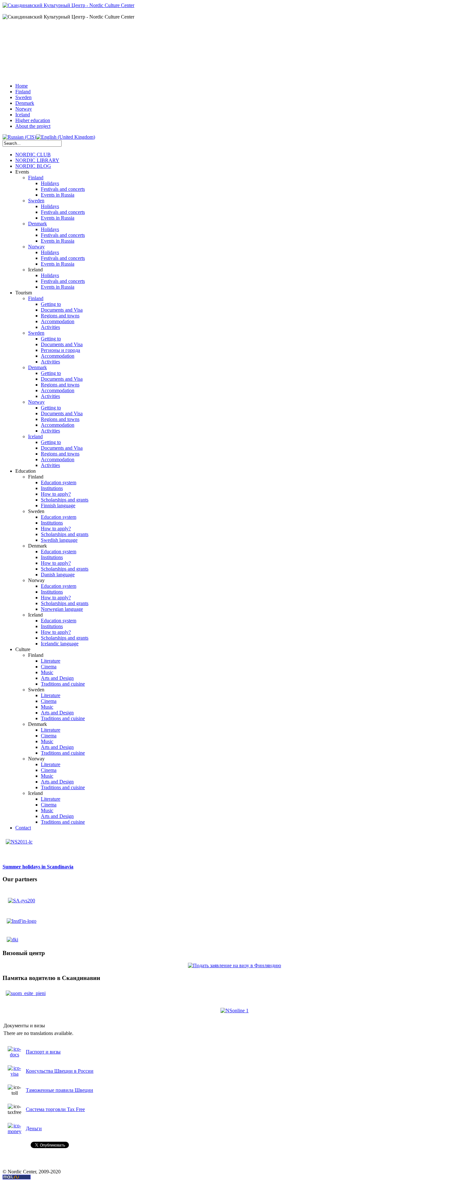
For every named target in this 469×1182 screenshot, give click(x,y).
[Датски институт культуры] (12, 937)
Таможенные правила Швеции (59, 1090)
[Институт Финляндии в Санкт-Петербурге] (22, 920)
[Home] (68, 5)
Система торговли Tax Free (55, 1109)
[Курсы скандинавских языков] (19, 838)
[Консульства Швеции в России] (14, 1074)
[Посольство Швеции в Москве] (21, 898)
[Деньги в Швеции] (14, 1131)
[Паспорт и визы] (14, 1054)
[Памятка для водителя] (26, 990)
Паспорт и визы (43, 1051)
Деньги (34, 1128)
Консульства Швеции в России (59, 1071)
